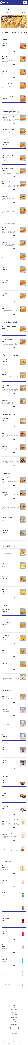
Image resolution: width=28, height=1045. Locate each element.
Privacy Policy (14, 1012)
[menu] (1, 2)
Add (14, 51)
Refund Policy (14, 1014)
